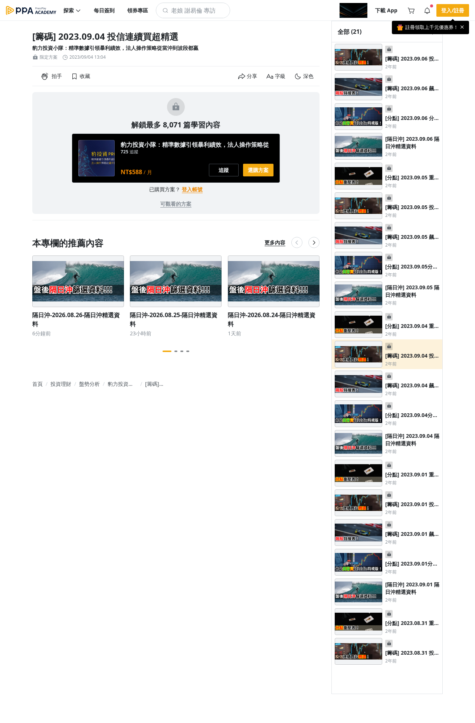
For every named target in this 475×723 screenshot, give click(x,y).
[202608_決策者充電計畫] (353, 10)
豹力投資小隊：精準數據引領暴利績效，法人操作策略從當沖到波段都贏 (115, 47)
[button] (72, 10)
